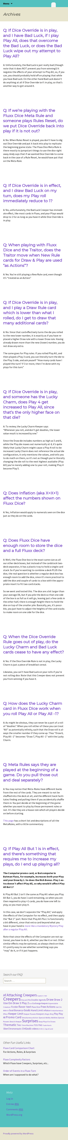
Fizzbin (14, 1006)
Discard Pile (26, 1000)
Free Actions (48, 1007)
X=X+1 (41, 1029)
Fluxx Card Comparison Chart (18, 1048)
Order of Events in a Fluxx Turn (19, 1070)
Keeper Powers (30, 1014)
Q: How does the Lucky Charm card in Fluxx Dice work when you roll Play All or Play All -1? (32, 708)
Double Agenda (38, 999)
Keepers (40, 1013)
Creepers (12, 999)
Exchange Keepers (40, 1003)
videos (35, 1028)
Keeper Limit (15, 1013)
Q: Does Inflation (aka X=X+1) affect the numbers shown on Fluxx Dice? (31, 498)
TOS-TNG (38, 1025)
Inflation (47, 1010)
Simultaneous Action (30, 1018)
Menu (6, 3)
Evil (30, 1003)
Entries (12, 1104)
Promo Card (13, 1017)
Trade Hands (47, 1025)
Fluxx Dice (36, 1007)
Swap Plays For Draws (47, 1022)
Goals (27, 1010)
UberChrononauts (12, 1028)
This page (8, 820)
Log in (9, 1098)
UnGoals (26, 1028)
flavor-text (25, 1007)
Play (56, 1013)
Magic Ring (49, 1014)
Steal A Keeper (16, 1021)
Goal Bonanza (16, 1010)
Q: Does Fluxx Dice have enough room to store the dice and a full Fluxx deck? (32, 545)
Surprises (30, 1020)
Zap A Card (48, 1029)
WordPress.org (14, 1114)
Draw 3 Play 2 (21, 1003)
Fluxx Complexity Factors (16, 1059)
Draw (50, 999)
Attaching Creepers (22, 995)
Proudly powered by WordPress (18, 1133)
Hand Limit (37, 1010)
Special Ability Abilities (48, 1017)
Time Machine (27, 1025)
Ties (19, 1025)
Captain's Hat (42, 996)
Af (4, 995)
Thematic (9, 1025)
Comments (14, 1109)
